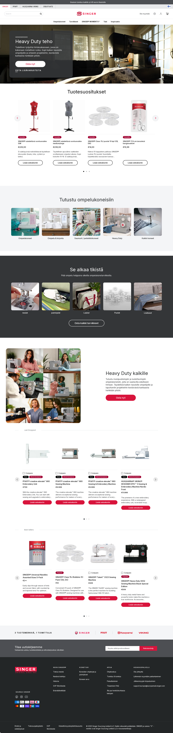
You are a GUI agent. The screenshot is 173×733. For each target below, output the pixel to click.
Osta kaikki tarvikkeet (87, 323)
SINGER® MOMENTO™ (91, 22)
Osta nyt (30, 64)
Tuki (105, 22)
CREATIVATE (48, 7)
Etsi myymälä (145, 14)
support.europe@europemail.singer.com (149, 686)
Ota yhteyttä (138, 672)
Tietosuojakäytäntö (35, 726)
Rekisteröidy (148, 648)
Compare (29, 473)
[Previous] (17, 118)
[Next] (155, 118)
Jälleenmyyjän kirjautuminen (144, 681)
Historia (56, 681)
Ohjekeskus (111, 672)
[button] (167, 13)
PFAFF (15, 7)
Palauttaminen (112, 681)
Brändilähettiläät (59, 691)
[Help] (154, 13)
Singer (5, 7)
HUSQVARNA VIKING (30, 7)
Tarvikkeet (73, 22)
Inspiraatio (115, 22)
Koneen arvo (84, 679)
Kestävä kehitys (59, 676)
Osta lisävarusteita (28, 70)
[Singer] (82, 633)
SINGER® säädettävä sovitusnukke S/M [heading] (32, 142)
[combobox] (23, 14)
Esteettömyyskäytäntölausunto (70, 726)
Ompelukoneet (59, 22)
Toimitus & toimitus (114, 676)
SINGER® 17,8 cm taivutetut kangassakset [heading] (134, 142)
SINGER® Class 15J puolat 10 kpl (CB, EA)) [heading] (103, 142)
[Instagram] (21, 697)
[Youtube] (26, 697)
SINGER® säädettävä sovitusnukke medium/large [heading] (67, 142)
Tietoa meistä (58, 672)
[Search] (40, 14)
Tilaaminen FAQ (113, 686)
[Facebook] (17, 697)
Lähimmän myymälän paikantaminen (147, 676)
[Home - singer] (86, 14)
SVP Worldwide (59, 686)
